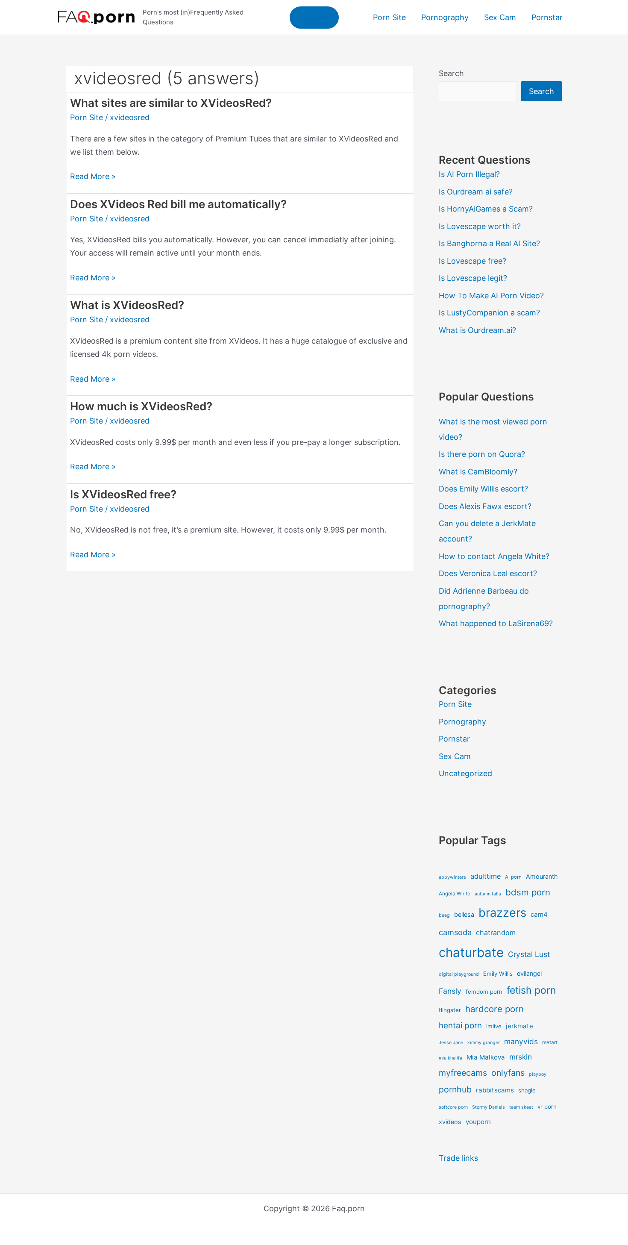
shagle (527, 1090)
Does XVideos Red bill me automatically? (178, 204)
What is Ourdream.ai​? (477, 330)
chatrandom (496, 932)
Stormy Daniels (488, 1107)
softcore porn (453, 1107)
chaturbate (471, 952)
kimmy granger (483, 1042)
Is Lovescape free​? (472, 260)
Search (451, 73)
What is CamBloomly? (478, 471)
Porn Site (86, 117)
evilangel (529, 973)
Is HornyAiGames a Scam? (486, 208)
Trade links (458, 1158)
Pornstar (454, 738)
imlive (494, 1026)
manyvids (521, 1041)
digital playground (459, 974)
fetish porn (531, 990)
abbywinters (452, 877)
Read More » (93, 177)
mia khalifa (450, 1058)
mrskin (520, 1056)
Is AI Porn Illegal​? (469, 174)
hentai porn (460, 1025)
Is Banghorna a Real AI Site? (489, 243)
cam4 (539, 914)
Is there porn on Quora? (482, 454)
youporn (478, 1122)
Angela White (454, 894)
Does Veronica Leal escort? (488, 573)
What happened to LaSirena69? (496, 623)
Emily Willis (498, 973)
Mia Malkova (486, 1057)
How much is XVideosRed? (141, 406)
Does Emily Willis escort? (483, 488)
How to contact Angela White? (494, 556)
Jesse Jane (451, 1042)
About (314, 17)
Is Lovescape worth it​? (480, 226)
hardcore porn (494, 1009)
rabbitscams (495, 1090)
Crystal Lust (529, 954)
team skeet (521, 1107)
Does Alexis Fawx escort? (485, 506)
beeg (444, 915)
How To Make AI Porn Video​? (491, 295)
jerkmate (519, 1026)
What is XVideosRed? (127, 305)
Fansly (450, 990)
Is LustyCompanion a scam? (489, 312)
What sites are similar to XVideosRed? (171, 102)
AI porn (513, 877)
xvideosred (130, 117)
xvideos (450, 1121)
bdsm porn (527, 892)
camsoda (455, 932)
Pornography (462, 721)
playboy (537, 1074)
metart (550, 1042)
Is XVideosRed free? (123, 494)
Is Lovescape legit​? (473, 278)
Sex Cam (455, 756)
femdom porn (484, 991)
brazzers (502, 913)
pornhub (455, 1089)
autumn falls (488, 894)
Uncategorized (465, 773)
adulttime (485, 876)
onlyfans (508, 1073)
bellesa (464, 914)
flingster (450, 1010)
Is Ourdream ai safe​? (476, 191)
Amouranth (542, 876)
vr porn (547, 1106)
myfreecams (463, 1073)
